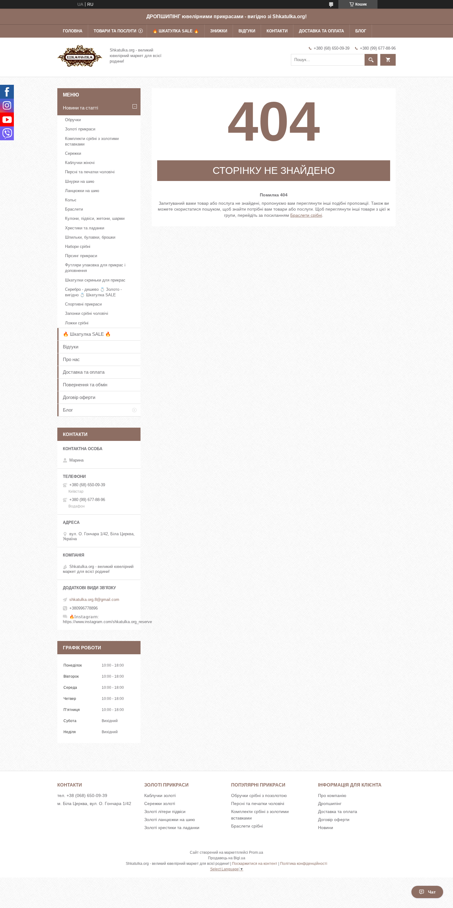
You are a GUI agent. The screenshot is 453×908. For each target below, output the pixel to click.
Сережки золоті (159, 803)
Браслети (74, 209)
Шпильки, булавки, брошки (90, 237)
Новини (325, 827)
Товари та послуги (115, 31)
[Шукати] (371, 60)
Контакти (277, 31)
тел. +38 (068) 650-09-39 (82, 795)
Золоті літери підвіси (165, 811)
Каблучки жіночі (80, 162)
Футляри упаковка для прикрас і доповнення (95, 268)
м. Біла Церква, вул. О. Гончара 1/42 (94, 803)
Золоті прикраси (80, 129)
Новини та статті (80, 107)
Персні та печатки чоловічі (90, 172)
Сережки (73, 153)
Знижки (218, 31)
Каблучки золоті (160, 795)
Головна (72, 31)
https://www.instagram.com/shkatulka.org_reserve (107, 621)
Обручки (73, 119)
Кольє (70, 200)
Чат (432, 892)
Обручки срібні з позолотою (259, 795)
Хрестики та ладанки (84, 228)
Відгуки (247, 31)
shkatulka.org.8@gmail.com (94, 599)
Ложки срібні (76, 323)
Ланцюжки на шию (82, 190)
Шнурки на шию (79, 181)
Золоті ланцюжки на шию (169, 819)
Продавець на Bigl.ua (226, 858)
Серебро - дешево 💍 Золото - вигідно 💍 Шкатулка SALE (93, 292)
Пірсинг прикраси (81, 255)
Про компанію (332, 795)
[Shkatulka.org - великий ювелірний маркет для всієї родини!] (79, 55)
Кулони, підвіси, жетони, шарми (94, 218)
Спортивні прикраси (83, 304)
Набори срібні (77, 246)
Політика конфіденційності (303, 863)
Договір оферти (79, 397)
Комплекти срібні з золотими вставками (92, 141)
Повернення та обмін (85, 384)
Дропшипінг (329, 803)
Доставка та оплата (321, 31)
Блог (360, 31)
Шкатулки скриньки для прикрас (95, 280)
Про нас (71, 359)
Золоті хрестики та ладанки (171, 827)
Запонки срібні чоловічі (86, 313)
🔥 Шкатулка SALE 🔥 (176, 31)
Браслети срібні (306, 215)
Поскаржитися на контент (254, 863)
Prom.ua (256, 852)
